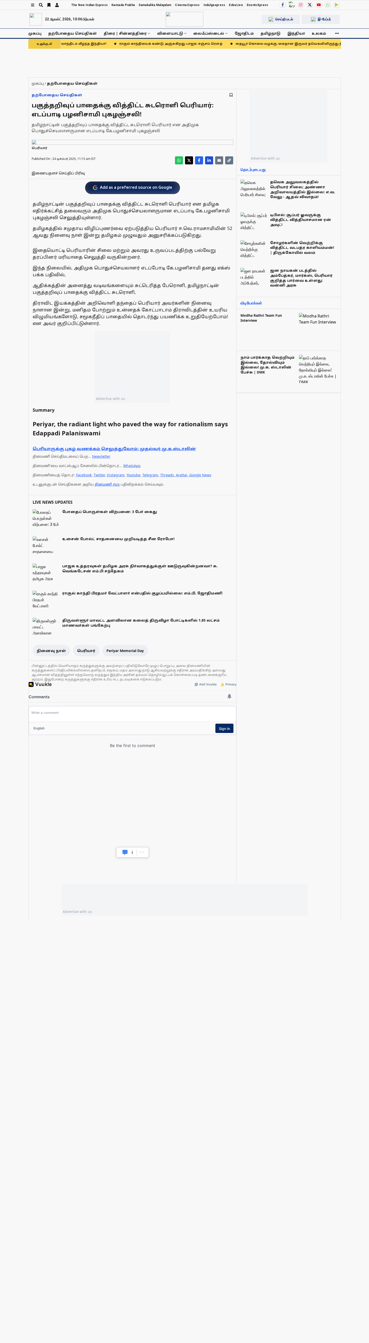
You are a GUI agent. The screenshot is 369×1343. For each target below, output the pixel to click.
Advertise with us (110, 398)
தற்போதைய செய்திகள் (72, 33)
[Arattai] (292, 4)
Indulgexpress (214, 5)
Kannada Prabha (123, 5)
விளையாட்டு (170, 33)
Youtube (133, 475)
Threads (167, 475)
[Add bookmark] (231, 95)
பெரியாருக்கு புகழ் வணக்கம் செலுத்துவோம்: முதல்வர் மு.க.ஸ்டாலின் (114, 448)
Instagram (116, 475)
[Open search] (41, 5)
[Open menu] (32, 5)
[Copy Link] (229, 160)
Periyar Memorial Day (125, 650)
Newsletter (101, 456)
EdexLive (236, 5)
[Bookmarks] (49, 5)
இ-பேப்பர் (324, 19)
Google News (200, 475)
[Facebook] (283, 5)
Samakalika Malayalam (155, 5)
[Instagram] (301, 5)
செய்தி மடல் (284, 19)
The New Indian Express (89, 5)
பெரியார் (86, 650)
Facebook (84, 475)
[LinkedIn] (209, 160)
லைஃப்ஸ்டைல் (208, 33)
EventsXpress (257, 5)
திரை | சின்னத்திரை (125, 33)
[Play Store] (337, 5)
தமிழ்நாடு (270, 33)
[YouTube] (319, 5)
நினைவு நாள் (51, 650)
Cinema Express (187, 5)
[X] (310, 5)
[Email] (219, 160)
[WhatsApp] (328, 5)
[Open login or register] (57, 5)
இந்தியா (296, 33)
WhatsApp (132, 465)
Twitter (99, 475)
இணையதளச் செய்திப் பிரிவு (58, 173)
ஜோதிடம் (244, 33)
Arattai (181, 475)
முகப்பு (34, 33)
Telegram (150, 475)
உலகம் (319, 33)
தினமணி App (107, 484)
